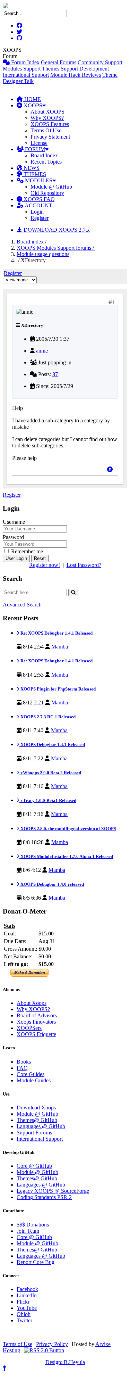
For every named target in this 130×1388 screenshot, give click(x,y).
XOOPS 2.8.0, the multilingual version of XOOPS (67, 828)
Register (40, 218)
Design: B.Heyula (65, 1362)
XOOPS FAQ (38, 199)
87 (55, 374)
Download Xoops (36, 1107)
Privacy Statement (50, 137)
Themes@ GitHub (37, 1120)
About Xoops (31, 1003)
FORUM (34, 149)
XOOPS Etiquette (36, 1034)
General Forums (58, 62)
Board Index (44, 155)
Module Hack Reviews (75, 75)
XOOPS (32, 105)
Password (13, 537)
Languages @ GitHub (41, 1126)
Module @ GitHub (51, 187)
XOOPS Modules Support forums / (56, 248)
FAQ (22, 1068)
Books (24, 1062)
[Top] (110, 469)
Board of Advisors (37, 1015)
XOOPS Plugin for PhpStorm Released (57, 689)
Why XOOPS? (47, 118)
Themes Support (60, 69)
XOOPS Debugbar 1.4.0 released (51, 884)
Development (94, 69)
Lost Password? (84, 565)
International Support (26, 75)
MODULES (38, 180)
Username (14, 522)
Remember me (26, 551)
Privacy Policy (52, 1344)
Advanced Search (22, 605)
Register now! (44, 565)
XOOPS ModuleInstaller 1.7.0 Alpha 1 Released (66, 856)
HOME (32, 99)
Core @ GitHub (34, 1166)
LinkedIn (27, 1295)
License (39, 143)
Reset (40, 558)
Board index (30, 242)
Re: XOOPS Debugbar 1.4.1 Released (56, 633)
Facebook (27, 1289)
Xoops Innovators (36, 1022)
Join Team (28, 1231)
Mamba (59, 647)
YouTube (27, 1308)
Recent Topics (46, 162)
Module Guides (34, 1080)
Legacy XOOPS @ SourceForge (53, 1191)
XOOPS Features (50, 124)
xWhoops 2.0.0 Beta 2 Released (50, 772)
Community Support (100, 62)
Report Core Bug (35, 1262)
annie (42, 351)
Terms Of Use (46, 130)
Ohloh (24, 1314)
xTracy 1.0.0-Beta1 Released (47, 800)
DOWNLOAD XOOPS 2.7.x (56, 230)
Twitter (24, 1320)
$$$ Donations (33, 1225)
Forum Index (25, 62)
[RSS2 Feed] (44, 1350)
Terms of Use (17, 1344)
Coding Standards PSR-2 (44, 1197)
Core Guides (30, 1074)
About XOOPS (47, 112)
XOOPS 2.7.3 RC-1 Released (47, 716)
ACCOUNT (38, 205)
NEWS (31, 168)
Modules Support (22, 69)
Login (37, 212)
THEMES (34, 174)
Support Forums (34, 1132)
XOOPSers (29, 1028)
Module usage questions (43, 254)
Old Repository (47, 193)
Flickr (23, 1302)
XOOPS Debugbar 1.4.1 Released (52, 744)
